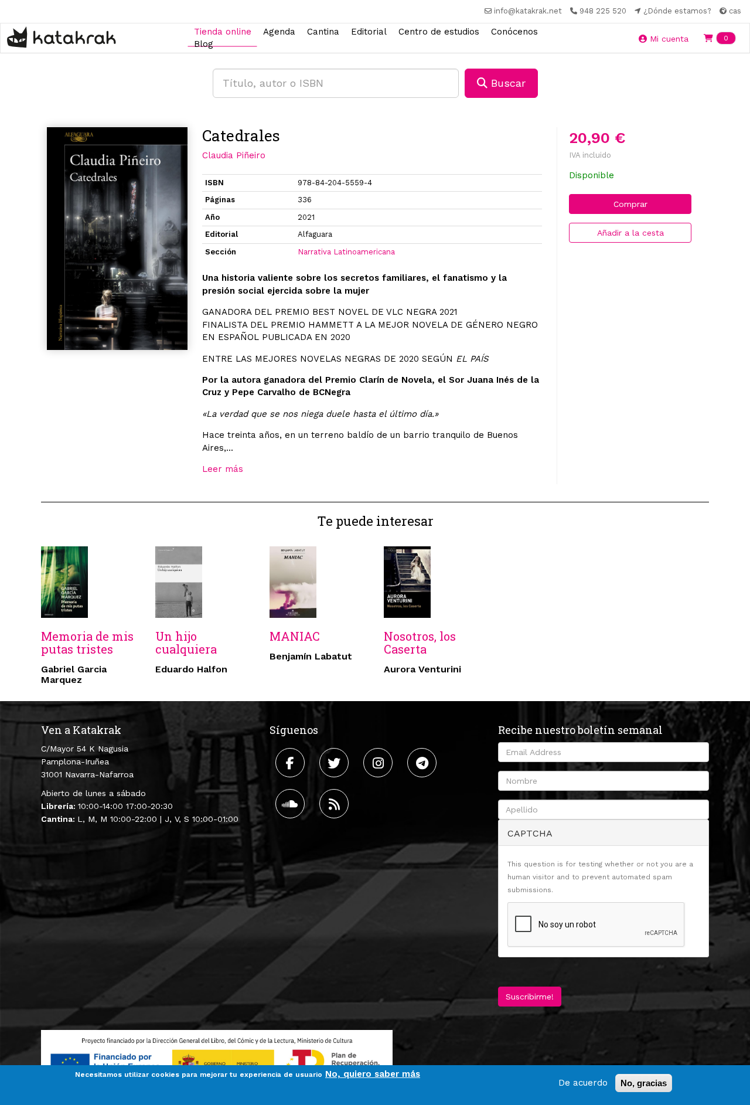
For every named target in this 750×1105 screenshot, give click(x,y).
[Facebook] (291, 762)
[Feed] (335, 803)
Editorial (369, 31)
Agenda (279, 31)
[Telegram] (423, 762)
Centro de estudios (438, 31)
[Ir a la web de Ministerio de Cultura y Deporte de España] (217, 1060)
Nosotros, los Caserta (420, 642)
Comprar (630, 204)
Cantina (323, 31)
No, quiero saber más (372, 1074)
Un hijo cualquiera (186, 642)
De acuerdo (583, 1082)
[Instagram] (379, 762)
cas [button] (734, 10)
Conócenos (514, 31)
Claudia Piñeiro (233, 155)
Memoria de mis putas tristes (87, 642)
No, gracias (644, 1083)
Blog (203, 44)
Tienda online (222, 31)
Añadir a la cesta (630, 232)
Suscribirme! (530, 996)
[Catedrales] (117, 239)
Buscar (507, 83)
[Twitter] (335, 762)
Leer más (222, 469)
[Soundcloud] (291, 803)
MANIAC (295, 636)
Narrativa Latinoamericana (346, 251)
